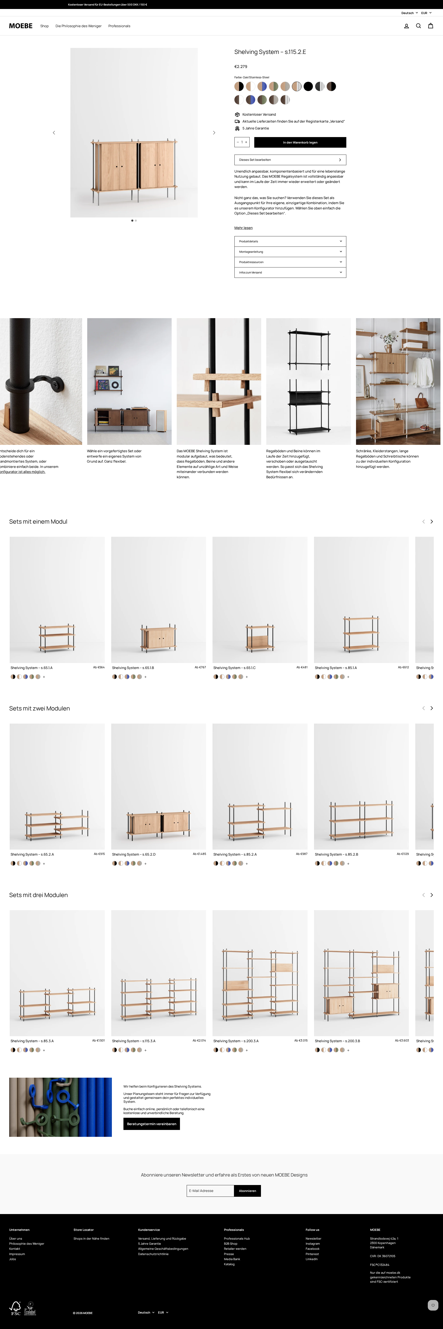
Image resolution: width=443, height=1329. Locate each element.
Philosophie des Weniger (26, 1243)
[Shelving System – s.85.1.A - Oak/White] (323, 677)
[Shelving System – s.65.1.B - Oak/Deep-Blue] (127, 677)
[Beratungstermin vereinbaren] (168, 1107)
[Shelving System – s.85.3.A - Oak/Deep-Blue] (25, 1050)
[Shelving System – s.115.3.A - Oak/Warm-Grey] (139, 1050)
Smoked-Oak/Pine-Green (262, 99)
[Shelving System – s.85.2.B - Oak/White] (323, 863)
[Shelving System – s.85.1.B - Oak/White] (425, 677)
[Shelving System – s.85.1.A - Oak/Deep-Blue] (330, 677)
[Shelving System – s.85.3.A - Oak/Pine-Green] (32, 1050)
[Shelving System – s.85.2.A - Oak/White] (222, 863)
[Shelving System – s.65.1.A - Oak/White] (19, 677)
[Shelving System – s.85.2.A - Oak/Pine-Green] (234, 863)
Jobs (12, 1259)
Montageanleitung (251, 252)
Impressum (17, 1254)
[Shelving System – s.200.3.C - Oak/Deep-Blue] (431, 1050)
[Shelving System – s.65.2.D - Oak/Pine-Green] (133, 863)
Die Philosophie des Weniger (79, 26)
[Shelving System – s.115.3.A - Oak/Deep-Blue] (127, 1050)
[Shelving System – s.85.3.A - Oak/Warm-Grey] (38, 1050)
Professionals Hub (237, 1238)
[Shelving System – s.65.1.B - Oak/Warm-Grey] (139, 677)
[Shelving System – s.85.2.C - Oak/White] (425, 863)
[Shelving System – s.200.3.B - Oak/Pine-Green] (336, 1050)
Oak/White (250, 86)
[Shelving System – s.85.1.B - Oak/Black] (418, 677)
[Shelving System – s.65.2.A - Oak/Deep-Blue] (25, 863)
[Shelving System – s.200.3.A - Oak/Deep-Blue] (228, 1050)
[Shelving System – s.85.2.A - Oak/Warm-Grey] (241, 863)
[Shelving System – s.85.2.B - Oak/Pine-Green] (336, 863)
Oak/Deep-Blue (262, 86)
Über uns (15, 1238)
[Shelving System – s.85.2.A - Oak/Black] (216, 863)
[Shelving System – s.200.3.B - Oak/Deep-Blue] (330, 1050)
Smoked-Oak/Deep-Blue (250, 99)
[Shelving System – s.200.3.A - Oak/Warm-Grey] (241, 1050)
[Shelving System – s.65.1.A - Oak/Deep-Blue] (25, 677)
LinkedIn (312, 1259)
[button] (214, 132)
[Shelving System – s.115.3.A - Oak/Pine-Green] (133, 1050)
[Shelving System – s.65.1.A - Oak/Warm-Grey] (38, 677)
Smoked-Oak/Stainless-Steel (285, 99)
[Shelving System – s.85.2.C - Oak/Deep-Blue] (431, 863)
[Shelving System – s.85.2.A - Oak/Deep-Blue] (228, 863)
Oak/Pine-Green (273, 86)
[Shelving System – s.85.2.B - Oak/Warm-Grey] (342, 863)
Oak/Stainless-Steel (296, 86)
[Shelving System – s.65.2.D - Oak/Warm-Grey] (139, 863)
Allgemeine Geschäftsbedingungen (163, 1249)
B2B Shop (230, 1243)
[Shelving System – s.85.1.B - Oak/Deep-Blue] (431, 677)
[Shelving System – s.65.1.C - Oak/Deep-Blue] (228, 677)
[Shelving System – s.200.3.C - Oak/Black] (418, 1050)
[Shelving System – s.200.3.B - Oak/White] (323, 1050)
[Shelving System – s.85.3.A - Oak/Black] (13, 1050)
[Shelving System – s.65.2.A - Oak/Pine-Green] (32, 863)
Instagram (313, 1243)
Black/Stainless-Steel (319, 86)
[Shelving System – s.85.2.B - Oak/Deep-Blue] (330, 863)
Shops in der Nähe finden (91, 1238)
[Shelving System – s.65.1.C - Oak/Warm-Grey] (241, 677)
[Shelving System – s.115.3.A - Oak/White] (121, 1050)
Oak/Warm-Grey (285, 86)
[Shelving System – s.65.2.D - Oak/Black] (114, 863)
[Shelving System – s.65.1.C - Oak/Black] (216, 677)
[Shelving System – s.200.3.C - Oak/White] (425, 1050)
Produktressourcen (251, 262)
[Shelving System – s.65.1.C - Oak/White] (222, 677)
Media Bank (232, 1259)
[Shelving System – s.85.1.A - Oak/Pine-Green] (336, 677)
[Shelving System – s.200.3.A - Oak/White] (222, 1050)
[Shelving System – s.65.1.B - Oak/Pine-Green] (133, 677)
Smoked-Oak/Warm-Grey (273, 99)
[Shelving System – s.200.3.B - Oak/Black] (317, 1050)
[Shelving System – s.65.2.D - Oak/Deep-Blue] (127, 863)
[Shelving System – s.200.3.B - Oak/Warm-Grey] (342, 1050)
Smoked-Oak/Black (331, 86)
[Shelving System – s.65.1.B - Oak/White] (121, 677)
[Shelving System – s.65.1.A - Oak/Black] (13, 677)
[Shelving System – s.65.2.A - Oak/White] (19, 863)
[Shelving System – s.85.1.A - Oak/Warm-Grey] (342, 677)
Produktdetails (248, 241)
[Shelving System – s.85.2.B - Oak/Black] (317, 863)
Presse (229, 1254)
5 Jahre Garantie (149, 1243)
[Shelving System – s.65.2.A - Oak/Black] (13, 863)
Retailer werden (235, 1249)
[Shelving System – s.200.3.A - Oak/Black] (216, 1050)
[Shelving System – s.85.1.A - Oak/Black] (317, 677)
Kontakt (14, 1249)
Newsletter (313, 1238)
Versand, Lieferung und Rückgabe (162, 1238)
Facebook (313, 1249)
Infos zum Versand (250, 272)
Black (308, 86)
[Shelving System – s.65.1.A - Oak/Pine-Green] (32, 677)
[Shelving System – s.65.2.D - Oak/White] (121, 863)
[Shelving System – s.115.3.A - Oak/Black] (114, 1050)
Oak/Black (239, 86)
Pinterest (312, 1254)
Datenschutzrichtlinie (153, 1254)
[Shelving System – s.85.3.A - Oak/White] (19, 1050)
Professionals (119, 26)
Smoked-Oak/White (239, 99)
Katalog (229, 1264)
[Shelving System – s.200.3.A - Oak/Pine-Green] (234, 1050)
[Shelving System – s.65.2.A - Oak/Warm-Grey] (38, 863)
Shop (44, 26)
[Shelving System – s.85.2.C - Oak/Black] (418, 863)
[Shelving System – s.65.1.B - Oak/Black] (114, 677)
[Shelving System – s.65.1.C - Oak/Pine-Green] (234, 677)
